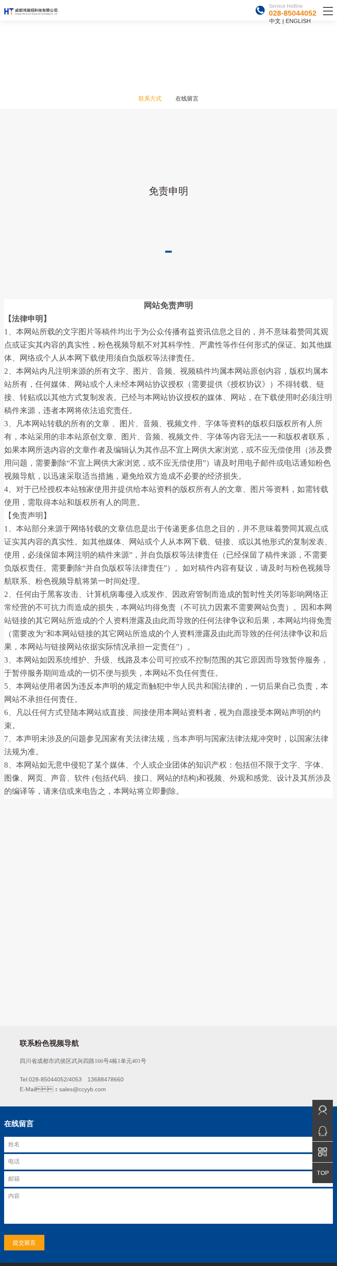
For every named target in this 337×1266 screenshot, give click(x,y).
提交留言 (24, 1242)
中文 (275, 21)
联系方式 (150, 98)
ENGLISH (298, 21)
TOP (323, 1173)
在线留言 (187, 98)
